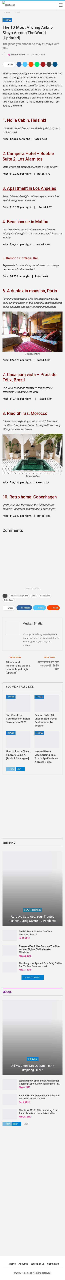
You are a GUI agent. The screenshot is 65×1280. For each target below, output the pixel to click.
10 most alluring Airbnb (19, 596)
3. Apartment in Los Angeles (29, 188)
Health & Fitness (32, 910)
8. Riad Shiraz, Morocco (24, 413)
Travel (7, 20)
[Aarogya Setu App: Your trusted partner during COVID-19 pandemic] (32, 888)
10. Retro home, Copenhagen (29, 497)
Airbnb (34, 596)
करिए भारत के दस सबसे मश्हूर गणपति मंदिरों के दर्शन (48, 666)
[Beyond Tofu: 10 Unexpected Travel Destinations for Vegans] (46, 703)
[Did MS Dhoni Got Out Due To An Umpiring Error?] (9, 935)
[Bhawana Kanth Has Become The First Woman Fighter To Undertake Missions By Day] (9, 950)
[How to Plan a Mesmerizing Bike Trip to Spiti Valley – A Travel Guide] (46, 739)
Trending (32, 1059)
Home (12, 1263)
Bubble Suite (45, 596)
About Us (23, 1263)
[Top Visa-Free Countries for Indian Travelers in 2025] (18, 703)
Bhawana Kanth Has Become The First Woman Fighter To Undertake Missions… (39, 949)
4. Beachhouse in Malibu (25, 221)
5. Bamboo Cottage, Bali (20, 258)
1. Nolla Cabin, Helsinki (24, 120)
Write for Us (37, 1263)
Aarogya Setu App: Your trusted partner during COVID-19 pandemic (32, 919)
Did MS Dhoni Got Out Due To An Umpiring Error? (32, 1068)
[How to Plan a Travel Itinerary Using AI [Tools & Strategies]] (18, 739)
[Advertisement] (32, 562)
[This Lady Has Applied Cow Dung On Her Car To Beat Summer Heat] (9, 967)
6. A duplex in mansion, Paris (29, 290)
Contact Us (53, 1263)
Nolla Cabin (8, 600)
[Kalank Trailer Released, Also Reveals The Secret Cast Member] (9, 1099)
